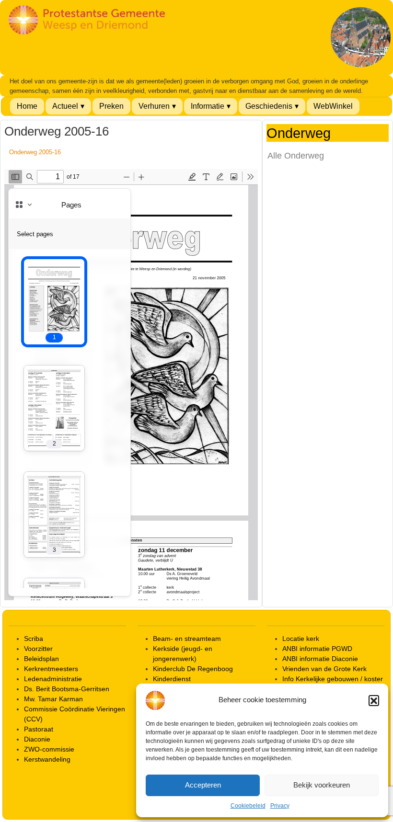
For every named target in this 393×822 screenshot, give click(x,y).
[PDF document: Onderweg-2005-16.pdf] (131, 384)
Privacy (279, 805)
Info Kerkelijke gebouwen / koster (332, 679)
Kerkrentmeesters (51, 669)
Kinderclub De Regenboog (193, 669)
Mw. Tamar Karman (53, 699)
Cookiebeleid (248, 805)
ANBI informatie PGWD (317, 648)
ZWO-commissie (49, 749)
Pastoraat (38, 729)
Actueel (65, 106)
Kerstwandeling (47, 759)
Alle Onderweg (295, 155)
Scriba (33, 638)
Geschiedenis (268, 106)
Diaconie (37, 739)
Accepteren (203, 785)
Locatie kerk (300, 638)
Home (27, 106)
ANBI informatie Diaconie (320, 658)
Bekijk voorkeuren (321, 785)
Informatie (207, 106)
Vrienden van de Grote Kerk (324, 669)
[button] (374, 700)
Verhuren (154, 106)
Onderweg (298, 133)
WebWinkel (333, 106)
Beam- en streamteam (187, 638)
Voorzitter (38, 648)
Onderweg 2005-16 (35, 152)
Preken (111, 106)
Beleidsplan (41, 658)
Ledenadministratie (53, 679)
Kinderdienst (172, 679)
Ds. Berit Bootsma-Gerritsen (66, 689)
